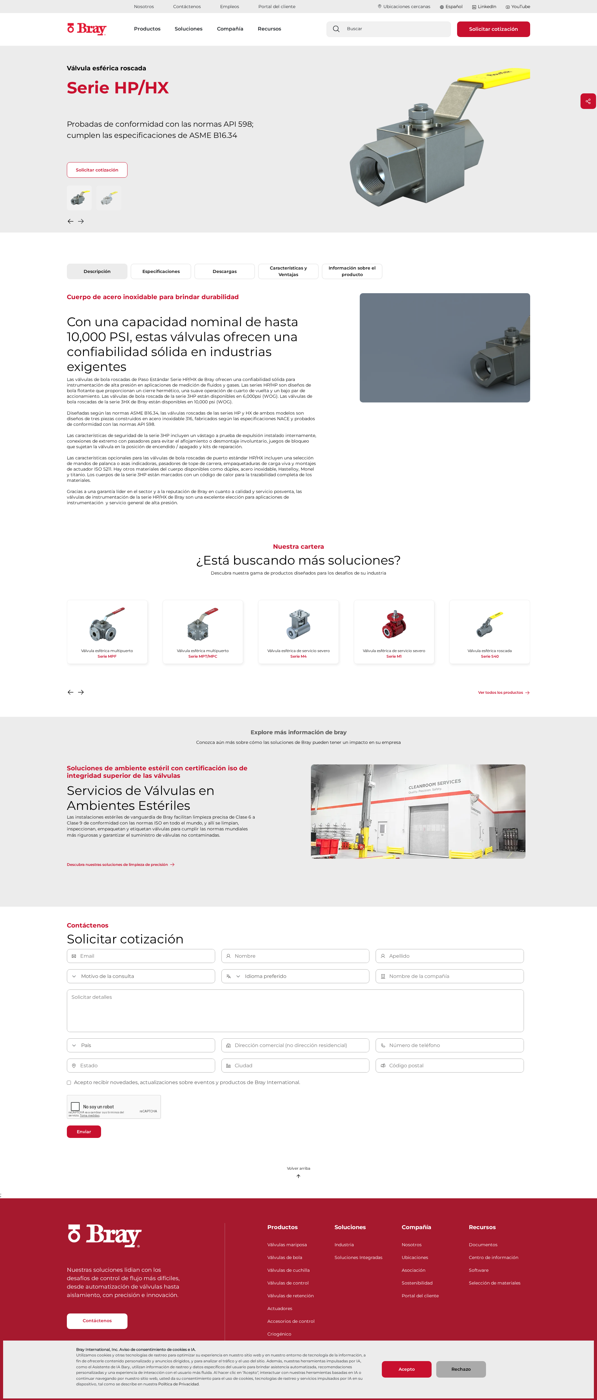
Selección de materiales (495, 1283)
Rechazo (461, 1369)
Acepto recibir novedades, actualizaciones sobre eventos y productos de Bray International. (187, 1082)
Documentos (483, 1244)
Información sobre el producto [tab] (352, 271)
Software (478, 1270)
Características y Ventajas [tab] (288, 271)
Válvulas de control (288, 1283)
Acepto (407, 1369)
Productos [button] (147, 29)
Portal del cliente (276, 6)
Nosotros (144, 6)
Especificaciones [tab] (161, 271)
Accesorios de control (291, 1321)
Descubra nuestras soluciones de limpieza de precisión (117, 864)
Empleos (229, 6)
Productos (282, 1227)
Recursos (482, 1227)
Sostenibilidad (417, 1283)
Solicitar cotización (493, 29)
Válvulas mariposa (287, 1244)
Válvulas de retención (290, 1296)
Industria (344, 1244)
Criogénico (279, 1334)
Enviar (84, 1132)
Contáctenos (187, 6)
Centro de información (493, 1257)
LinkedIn (487, 6)
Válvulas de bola (284, 1257)
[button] (71, 223)
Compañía (416, 1227)
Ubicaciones (415, 1257)
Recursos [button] (269, 29)
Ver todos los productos (500, 692)
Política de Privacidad (178, 1384)
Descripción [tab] (97, 271)
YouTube (520, 6)
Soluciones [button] (188, 29)
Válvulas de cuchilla (288, 1270)
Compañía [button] (230, 29)
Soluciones (350, 1227)
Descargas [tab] (225, 271)
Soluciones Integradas (358, 1257)
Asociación (413, 1270)
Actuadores (279, 1308)
